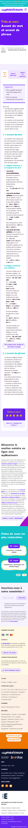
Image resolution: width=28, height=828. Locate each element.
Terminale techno (19, 48)
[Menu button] (25, 9)
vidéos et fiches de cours (9, 503)
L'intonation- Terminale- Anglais (14, 551)
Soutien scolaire (14, 736)
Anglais (3, 50)
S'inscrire (21, 598)
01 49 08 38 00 (5, 643)
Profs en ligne (14, 740)
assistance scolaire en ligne (10, 497)
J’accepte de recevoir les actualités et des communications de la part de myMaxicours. (15, 605)
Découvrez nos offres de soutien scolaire (14, 346)
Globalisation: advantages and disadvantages (14, 565)
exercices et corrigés (18, 493)
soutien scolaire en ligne (9, 464)
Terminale (10, 48)
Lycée (3, 48)
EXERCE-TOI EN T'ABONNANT (13, 518)
